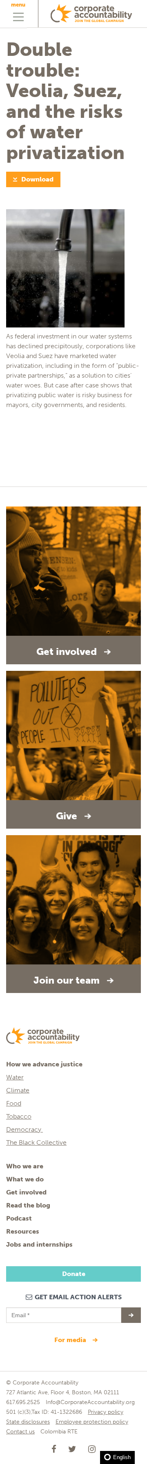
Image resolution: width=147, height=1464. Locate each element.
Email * (20, 1311)
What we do (25, 1179)
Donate (73, 1274)
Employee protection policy (92, 1421)
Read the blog (28, 1205)
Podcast (19, 1218)
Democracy (24, 1129)
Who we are (24, 1166)
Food (13, 1103)
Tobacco (18, 1116)
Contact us (20, 1431)
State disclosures (28, 1421)
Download (37, 179)
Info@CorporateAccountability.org (90, 1402)
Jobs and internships (39, 1244)
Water (15, 1077)
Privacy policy (105, 1412)
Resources (22, 1231)
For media (71, 1340)
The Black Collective (36, 1142)
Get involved (26, 1192)
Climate (17, 1090)
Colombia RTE (59, 1431)
